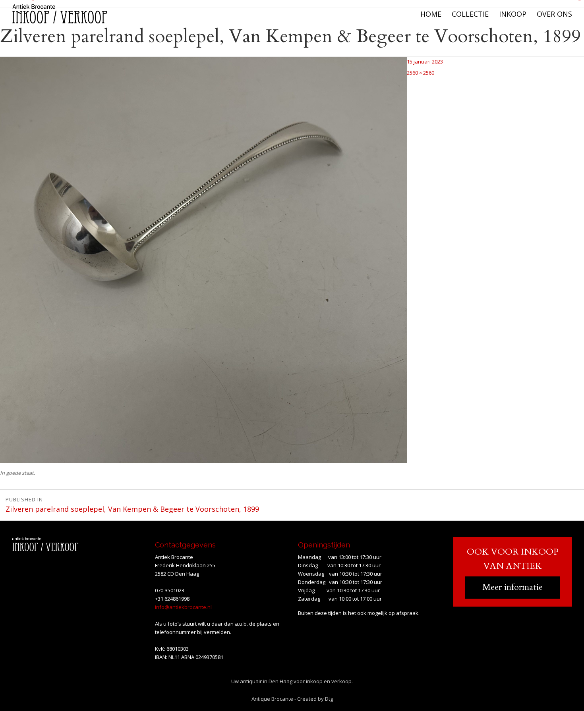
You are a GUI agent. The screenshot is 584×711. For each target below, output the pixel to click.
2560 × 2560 (420, 72)
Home (430, 14)
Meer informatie (512, 587)
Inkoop (512, 14)
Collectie (470, 14)
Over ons (554, 14)
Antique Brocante (272, 698)
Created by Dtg (315, 698)
